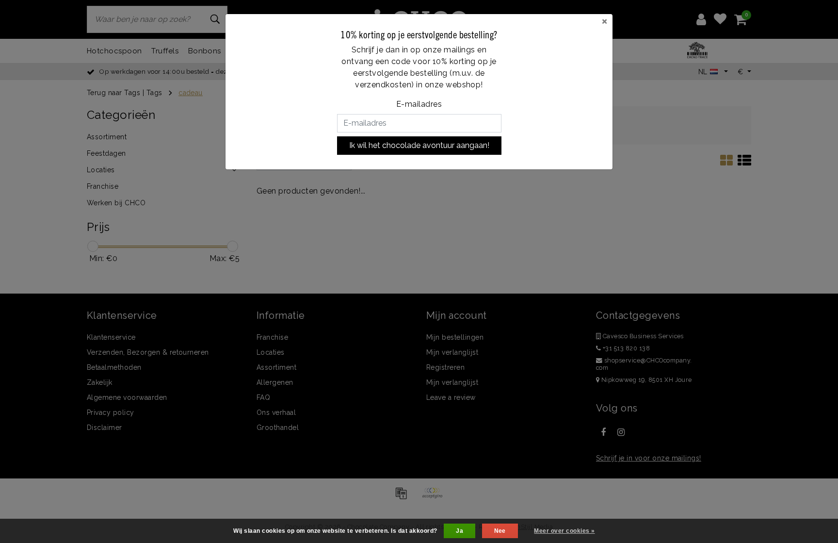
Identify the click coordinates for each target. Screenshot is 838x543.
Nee (500, 530)
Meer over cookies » (564, 530)
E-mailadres (419, 104)
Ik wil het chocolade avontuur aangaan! (419, 145)
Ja (459, 530)
